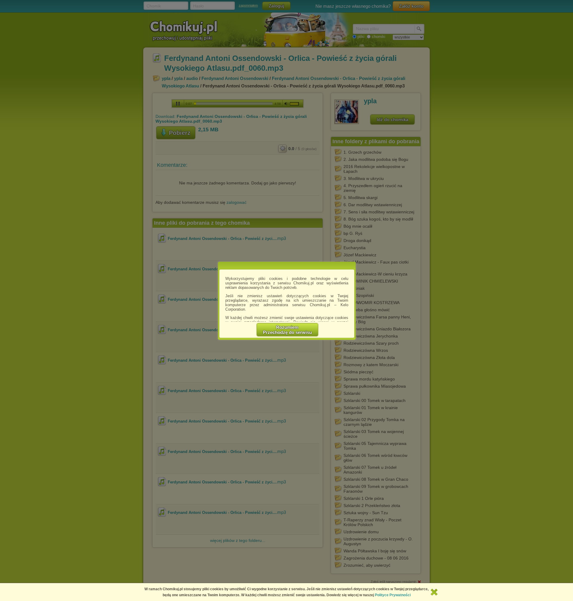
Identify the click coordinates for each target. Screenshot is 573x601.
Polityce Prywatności (393, 595)
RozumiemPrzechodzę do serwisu (287, 330)
